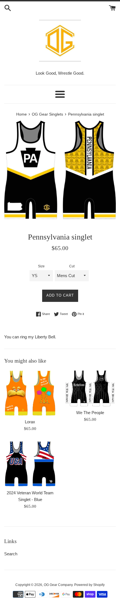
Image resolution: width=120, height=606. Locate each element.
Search (10, 553)
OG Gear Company (58, 585)
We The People (90, 412)
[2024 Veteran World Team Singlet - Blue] (30, 463)
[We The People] (90, 388)
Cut (72, 266)
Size (41, 266)
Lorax (30, 421)
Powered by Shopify (89, 585)
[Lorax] (30, 393)
